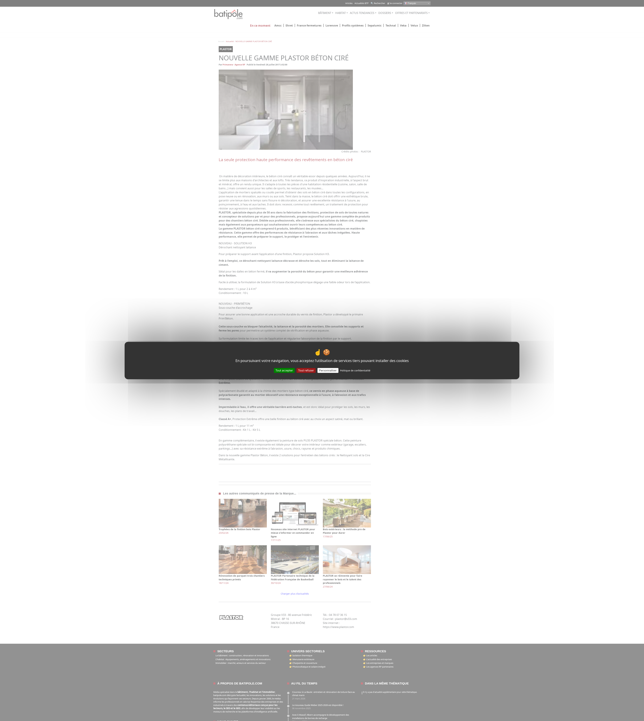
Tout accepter (284, 370)
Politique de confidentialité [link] (355, 370)
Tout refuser (306, 370)
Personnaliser (328, 370)
